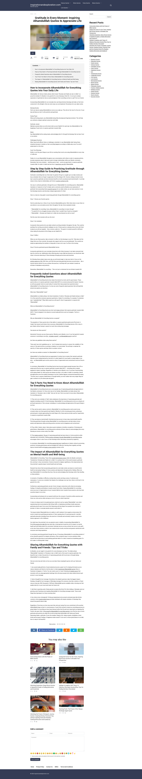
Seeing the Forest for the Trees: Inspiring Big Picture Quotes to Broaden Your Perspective (71, 658)
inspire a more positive (50, 447)
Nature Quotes (96, 3)
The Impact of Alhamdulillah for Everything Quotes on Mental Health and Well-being (57, 79)
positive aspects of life (36, 261)
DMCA (56, 767)
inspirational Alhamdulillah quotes (66, 569)
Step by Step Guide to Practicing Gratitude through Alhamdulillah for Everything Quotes (57, 72)
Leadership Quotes (96, 75)
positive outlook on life (62, 181)
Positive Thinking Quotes (97, 88)
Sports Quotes (95, 95)
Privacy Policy (40, 767)
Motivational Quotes (96, 80)
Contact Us (49, 767)
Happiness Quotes (96, 70)
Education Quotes (95, 61)
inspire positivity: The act (41, 435)
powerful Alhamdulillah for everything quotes (57, 611)
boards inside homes (44, 599)
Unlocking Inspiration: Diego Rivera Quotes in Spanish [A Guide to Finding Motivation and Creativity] (42, 687)
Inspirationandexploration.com (45, 4)
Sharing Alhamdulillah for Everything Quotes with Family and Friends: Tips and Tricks (56, 81)
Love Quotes (64, 7)
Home (32, 767)
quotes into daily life (41, 524)
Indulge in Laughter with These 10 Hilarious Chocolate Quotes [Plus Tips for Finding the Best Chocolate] (71, 687)
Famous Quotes (65, 3)
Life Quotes (94, 77)
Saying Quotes (95, 91)
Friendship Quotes (95, 66)
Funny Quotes (86, 3)
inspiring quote (74, 571)
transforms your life (60, 164)
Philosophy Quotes (96, 86)
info (33, 53)
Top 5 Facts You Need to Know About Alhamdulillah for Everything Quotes (54, 76)
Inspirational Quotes (96, 73)
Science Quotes (95, 93)
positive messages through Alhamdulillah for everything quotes (65, 437)
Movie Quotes (77, 3)
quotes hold (55, 443)
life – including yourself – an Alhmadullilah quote (58, 336)
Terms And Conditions (66, 767)
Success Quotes (95, 96)
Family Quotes (94, 63)
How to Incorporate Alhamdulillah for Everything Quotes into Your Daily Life (54, 69)
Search (91, 14)
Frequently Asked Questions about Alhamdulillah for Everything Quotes (53, 74)
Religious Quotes (95, 89)
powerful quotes (52, 189)
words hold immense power (59, 458)
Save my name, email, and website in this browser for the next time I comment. (48, 756)
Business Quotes (95, 59)
